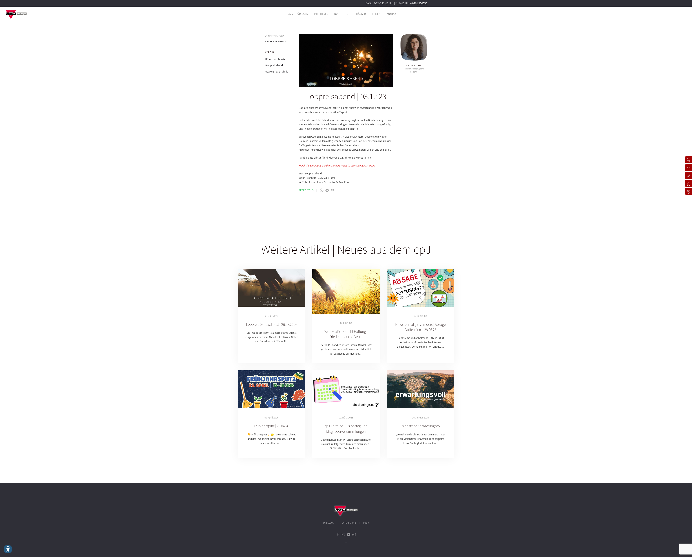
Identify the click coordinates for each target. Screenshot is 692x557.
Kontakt (392, 14)
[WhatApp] (321, 190)
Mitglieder (321, 14)
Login (366, 523)
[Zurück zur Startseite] (16, 14)
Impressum (328, 523)
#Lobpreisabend (274, 65)
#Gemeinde (282, 71)
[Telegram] (327, 190)
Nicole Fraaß (414, 65)
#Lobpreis (279, 59)
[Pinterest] (332, 190)
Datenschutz (349, 523)
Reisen (376, 14)
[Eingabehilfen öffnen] (8, 549)
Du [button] (336, 14)
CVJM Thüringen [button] (297, 14)
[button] (683, 14)
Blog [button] (347, 14)
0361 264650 (419, 3)
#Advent (269, 71)
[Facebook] (316, 190)
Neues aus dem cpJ (276, 41)
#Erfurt (268, 59)
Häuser (361, 14)
